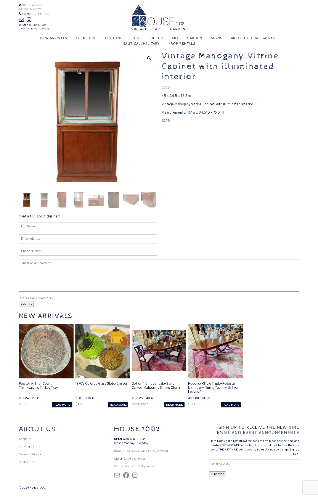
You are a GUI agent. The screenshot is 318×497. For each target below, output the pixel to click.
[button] (149, 58)
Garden (194, 38)
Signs (216, 38)
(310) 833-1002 (40, 14)
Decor (156, 38)
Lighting (114, 38)
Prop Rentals (182, 44)
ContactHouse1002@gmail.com (135, 466)
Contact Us (26, 462)
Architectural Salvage (254, 38)
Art (175, 38)
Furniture (86, 38)
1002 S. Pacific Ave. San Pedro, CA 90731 (141, 451)
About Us (25, 439)
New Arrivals (53, 38)
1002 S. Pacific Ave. (32, 5)
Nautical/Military (141, 44)
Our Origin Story (29, 447)
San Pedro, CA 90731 (31, 9)
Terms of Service (30, 454)
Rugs (137, 38)
